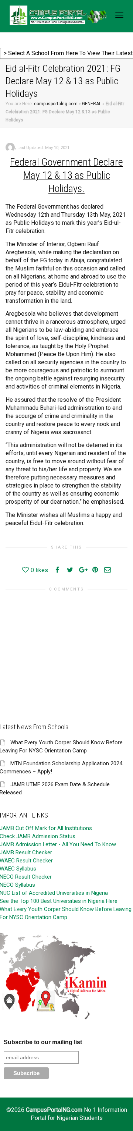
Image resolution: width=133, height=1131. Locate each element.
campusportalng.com (56, 103)
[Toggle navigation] (119, 15)
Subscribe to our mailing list (43, 1042)
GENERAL (91, 103)
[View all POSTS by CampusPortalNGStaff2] (10, 147)
